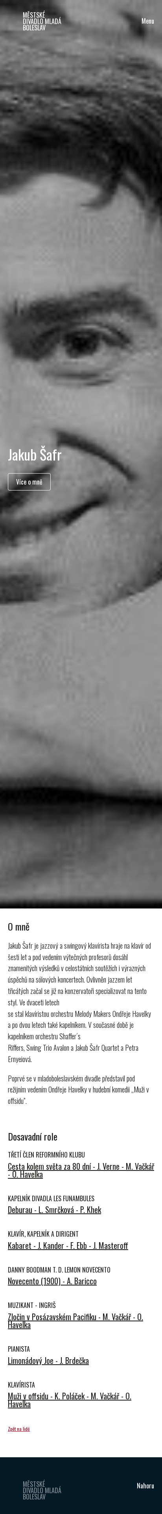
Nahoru (145, 1485)
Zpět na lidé (19, 1428)
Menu (148, 21)
